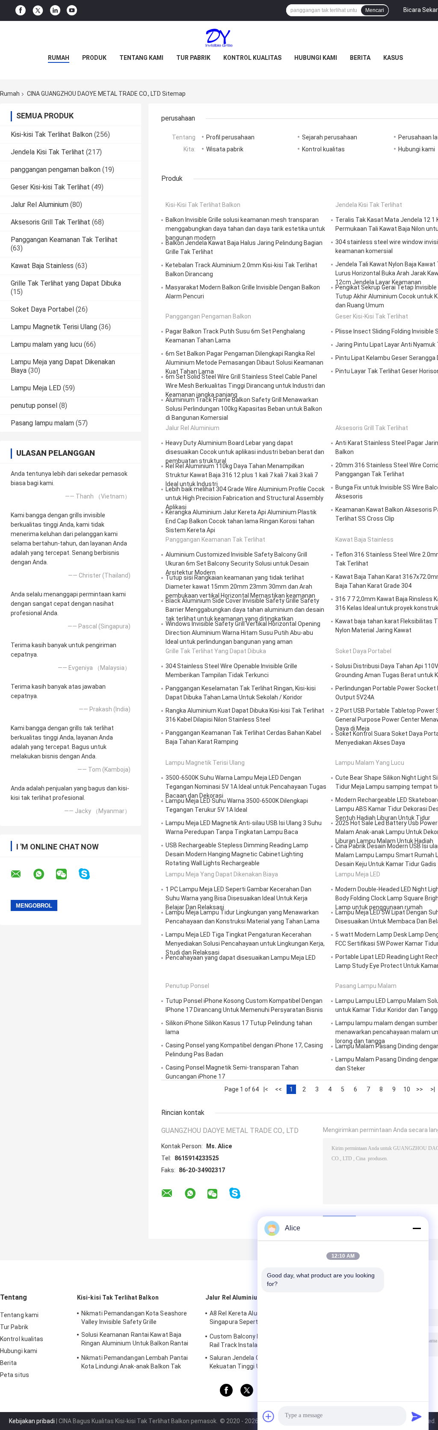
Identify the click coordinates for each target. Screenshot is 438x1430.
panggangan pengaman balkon (56, 169)
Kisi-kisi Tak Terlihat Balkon (51, 134)
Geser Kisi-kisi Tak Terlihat (50, 187)
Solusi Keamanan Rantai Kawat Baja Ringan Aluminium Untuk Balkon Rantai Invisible (135, 1340)
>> (419, 1089)
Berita (360, 57)
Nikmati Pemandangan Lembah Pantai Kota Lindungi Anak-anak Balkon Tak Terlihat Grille (134, 1363)
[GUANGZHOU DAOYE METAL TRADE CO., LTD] (219, 38)
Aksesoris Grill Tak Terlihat (50, 222)
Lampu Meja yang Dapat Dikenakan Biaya (222, 874)
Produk (94, 57)
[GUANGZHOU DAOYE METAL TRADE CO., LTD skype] (90, 874)
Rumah (58, 57)
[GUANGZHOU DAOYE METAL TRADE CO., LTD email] (21, 874)
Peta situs (14, 1374)
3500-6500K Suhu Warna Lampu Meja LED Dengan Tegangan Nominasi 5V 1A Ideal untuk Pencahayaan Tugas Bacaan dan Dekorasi (246, 786)
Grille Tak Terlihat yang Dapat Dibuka (66, 283)
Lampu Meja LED (36, 388)
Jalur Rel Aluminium (39, 204)
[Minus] (416, 1228)
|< (265, 1089)
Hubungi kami (315, 57)
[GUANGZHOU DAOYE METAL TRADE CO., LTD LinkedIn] (55, 10)
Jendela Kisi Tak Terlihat (47, 152)
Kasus (393, 57)
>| (432, 1089)
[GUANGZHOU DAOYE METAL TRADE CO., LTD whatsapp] (44, 874)
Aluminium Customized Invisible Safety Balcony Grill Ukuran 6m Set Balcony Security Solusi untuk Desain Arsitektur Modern (237, 563)
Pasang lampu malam (42, 423)
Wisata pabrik (224, 149)
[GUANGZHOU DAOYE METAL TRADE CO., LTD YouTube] (72, 10)
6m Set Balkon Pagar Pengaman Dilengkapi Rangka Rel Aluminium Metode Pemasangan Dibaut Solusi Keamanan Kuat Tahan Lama (244, 362)
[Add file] (269, 1416)
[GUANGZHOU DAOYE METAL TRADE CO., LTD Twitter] (38, 11)
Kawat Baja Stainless (42, 266)
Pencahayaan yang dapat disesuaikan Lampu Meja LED (241, 957)
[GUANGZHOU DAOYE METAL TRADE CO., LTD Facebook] (20, 10)
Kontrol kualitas (252, 57)
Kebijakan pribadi (32, 1421)
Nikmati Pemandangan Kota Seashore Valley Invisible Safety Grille (134, 1317)
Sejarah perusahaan (329, 137)
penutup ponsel (34, 405)
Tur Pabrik (193, 57)
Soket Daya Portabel (42, 309)
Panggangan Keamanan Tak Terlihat (64, 240)
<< (278, 1089)
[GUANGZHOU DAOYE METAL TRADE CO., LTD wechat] (66, 874)
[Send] (416, 1416)
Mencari (374, 10)
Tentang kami (141, 57)
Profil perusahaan (230, 137)
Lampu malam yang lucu (46, 344)
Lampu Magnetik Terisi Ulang (54, 327)
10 (406, 1089)
